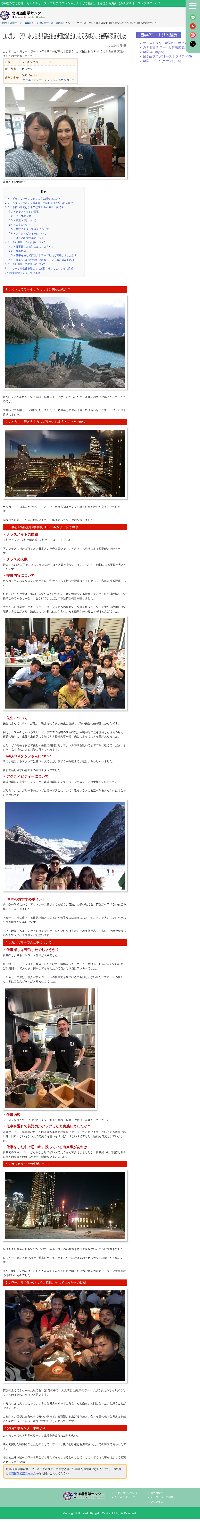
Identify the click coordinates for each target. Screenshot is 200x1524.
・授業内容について (22, 220)
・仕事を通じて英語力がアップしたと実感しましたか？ (46, 255)
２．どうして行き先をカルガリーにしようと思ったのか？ (39, 202)
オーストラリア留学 (162, 1497)
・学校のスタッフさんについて (29, 229)
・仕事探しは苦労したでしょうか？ (34, 246)
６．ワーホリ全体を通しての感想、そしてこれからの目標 (41, 268)
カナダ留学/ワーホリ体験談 (48, 23)
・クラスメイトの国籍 (24, 211)
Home (4, 23)
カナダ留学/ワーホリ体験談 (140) (166, 47)
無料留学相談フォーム (22, 1473)
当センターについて (126, 1493)
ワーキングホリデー (126, 1497)
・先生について (20, 224)
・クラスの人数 (20, 216)
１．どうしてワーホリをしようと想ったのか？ (33, 198)
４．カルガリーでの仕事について (25, 242)
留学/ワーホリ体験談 (21, 23)
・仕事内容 (20, 251)
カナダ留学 (157, 1493)
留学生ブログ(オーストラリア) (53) (167, 56)
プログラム (157, 1501)
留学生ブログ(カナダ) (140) (162, 61)
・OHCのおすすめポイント (26, 238)
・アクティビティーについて (27, 233)
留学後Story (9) (153, 52)
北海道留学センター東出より (22, 272)
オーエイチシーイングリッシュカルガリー (49, 79)
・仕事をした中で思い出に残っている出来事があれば (43, 259)
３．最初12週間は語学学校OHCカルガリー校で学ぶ (35, 207)
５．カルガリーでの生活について (25, 264)
